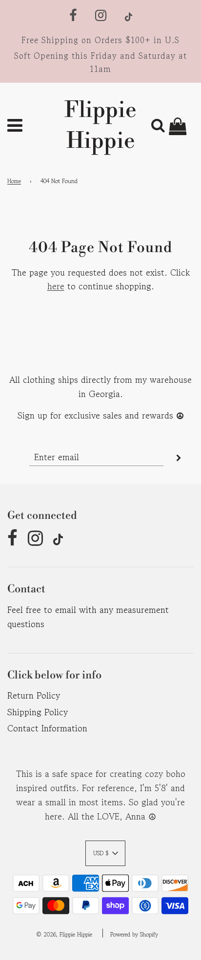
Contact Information (47, 728)
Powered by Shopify (134, 934)
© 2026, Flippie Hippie (64, 934)
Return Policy (33, 695)
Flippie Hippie (100, 125)
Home (14, 181)
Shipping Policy (37, 711)
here (55, 286)
